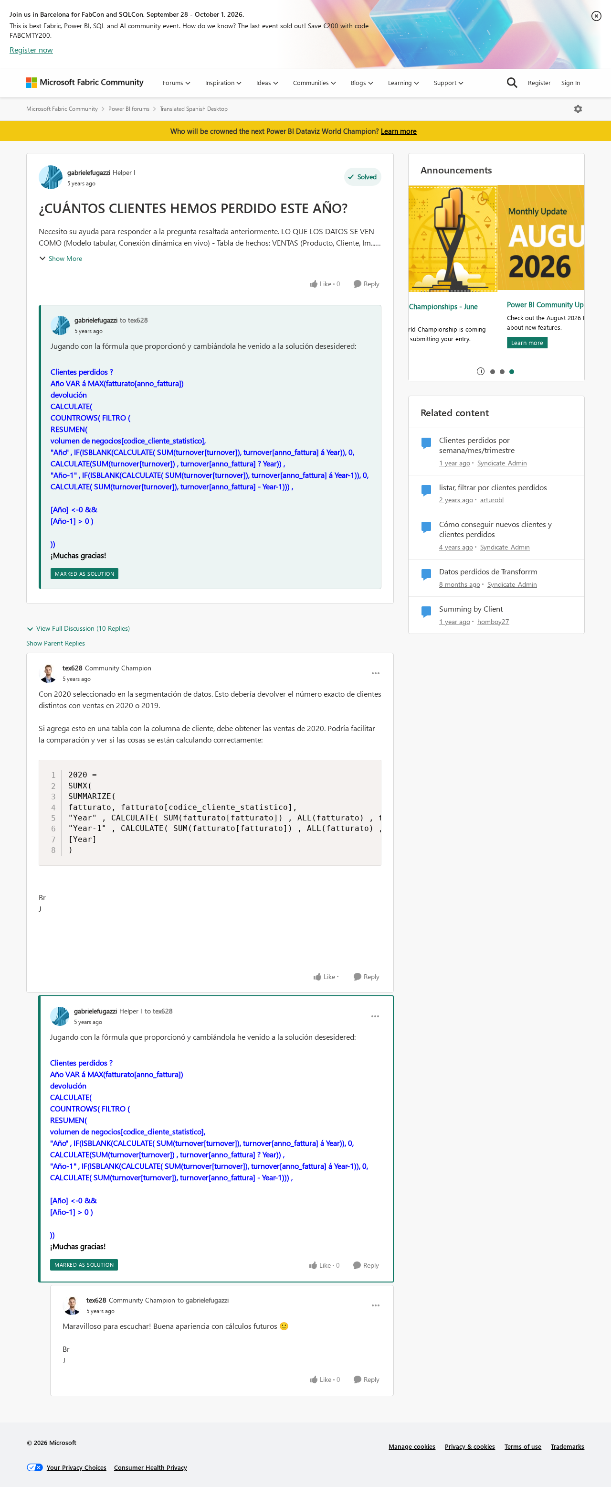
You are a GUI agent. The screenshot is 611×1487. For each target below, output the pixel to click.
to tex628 (134, 319)
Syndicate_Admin (502, 462)
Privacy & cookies (470, 1446)
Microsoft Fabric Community (62, 108)
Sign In (570, 82)
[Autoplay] (480, 371)
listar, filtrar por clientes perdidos (493, 487)
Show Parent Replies (55, 642)
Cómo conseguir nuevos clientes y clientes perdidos (495, 529)
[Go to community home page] (85, 82)
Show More (65, 258)
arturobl (492, 499)
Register (539, 82)
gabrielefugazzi (88, 172)
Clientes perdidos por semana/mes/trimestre (477, 445)
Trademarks (567, 1446)
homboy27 (493, 621)
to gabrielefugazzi (203, 1299)
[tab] (492, 371)
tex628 (73, 667)
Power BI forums (128, 108)
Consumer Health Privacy (150, 1467)
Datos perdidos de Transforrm (488, 571)
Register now (31, 49)
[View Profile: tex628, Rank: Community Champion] (48, 673)
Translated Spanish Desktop (194, 108)
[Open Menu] (578, 109)
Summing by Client (471, 609)
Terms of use (523, 1446)
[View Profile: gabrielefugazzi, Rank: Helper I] (51, 177)
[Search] (512, 82)
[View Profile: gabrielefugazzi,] (60, 325)
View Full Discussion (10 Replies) (83, 628)
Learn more (399, 131)
